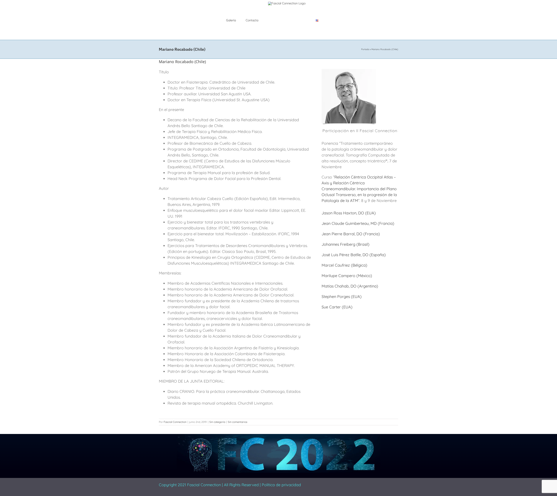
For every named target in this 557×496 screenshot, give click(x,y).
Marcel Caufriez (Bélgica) (344, 265)
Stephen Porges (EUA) (342, 296)
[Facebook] (326, 483)
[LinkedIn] (347, 483)
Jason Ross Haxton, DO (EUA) (349, 212)
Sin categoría (217, 422)
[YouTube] (354, 483)
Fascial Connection (175, 422)
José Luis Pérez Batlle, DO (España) (354, 254)
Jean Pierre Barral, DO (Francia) (351, 233)
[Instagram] (340, 483)
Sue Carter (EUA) (337, 306)
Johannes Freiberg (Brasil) (345, 244)
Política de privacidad (281, 484)
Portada (365, 49)
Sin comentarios (237, 422)
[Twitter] (333, 483)
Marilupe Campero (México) (347, 275)
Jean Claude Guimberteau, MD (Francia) (358, 223)
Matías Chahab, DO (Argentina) (350, 286)
